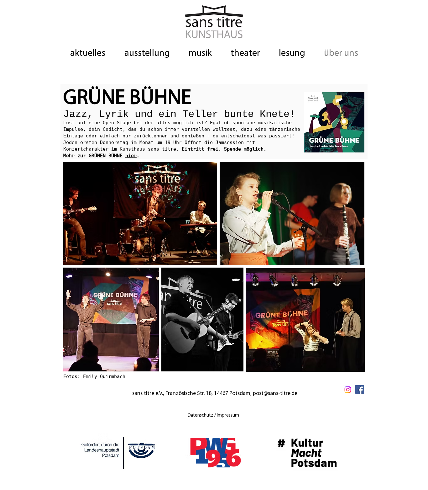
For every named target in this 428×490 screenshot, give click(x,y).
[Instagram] (347, 389)
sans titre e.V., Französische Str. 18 (171, 394)
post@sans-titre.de (275, 394)
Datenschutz (200, 415)
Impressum (228, 415)
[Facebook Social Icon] (359, 389)
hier (131, 155)
